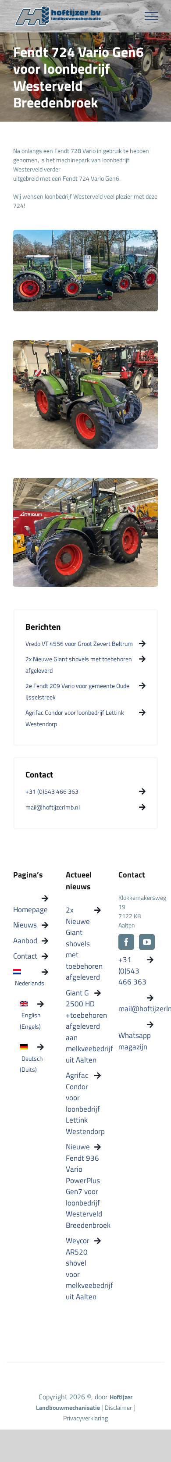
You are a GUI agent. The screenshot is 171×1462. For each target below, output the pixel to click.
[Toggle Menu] (151, 16)
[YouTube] (147, 942)
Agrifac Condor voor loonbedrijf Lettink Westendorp (83, 1103)
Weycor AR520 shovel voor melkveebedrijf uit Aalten (83, 1268)
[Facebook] (126, 942)
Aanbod (25, 940)
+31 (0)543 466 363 (132, 971)
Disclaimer (119, 1407)
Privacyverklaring (85, 1418)
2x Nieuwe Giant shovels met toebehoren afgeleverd (83, 944)
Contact (25, 956)
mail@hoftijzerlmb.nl (135, 1008)
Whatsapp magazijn (134, 1041)
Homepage (30, 909)
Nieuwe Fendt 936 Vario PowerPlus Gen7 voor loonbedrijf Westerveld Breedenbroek (83, 1186)
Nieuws (25, 925)
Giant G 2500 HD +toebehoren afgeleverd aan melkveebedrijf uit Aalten (83, 1027)
